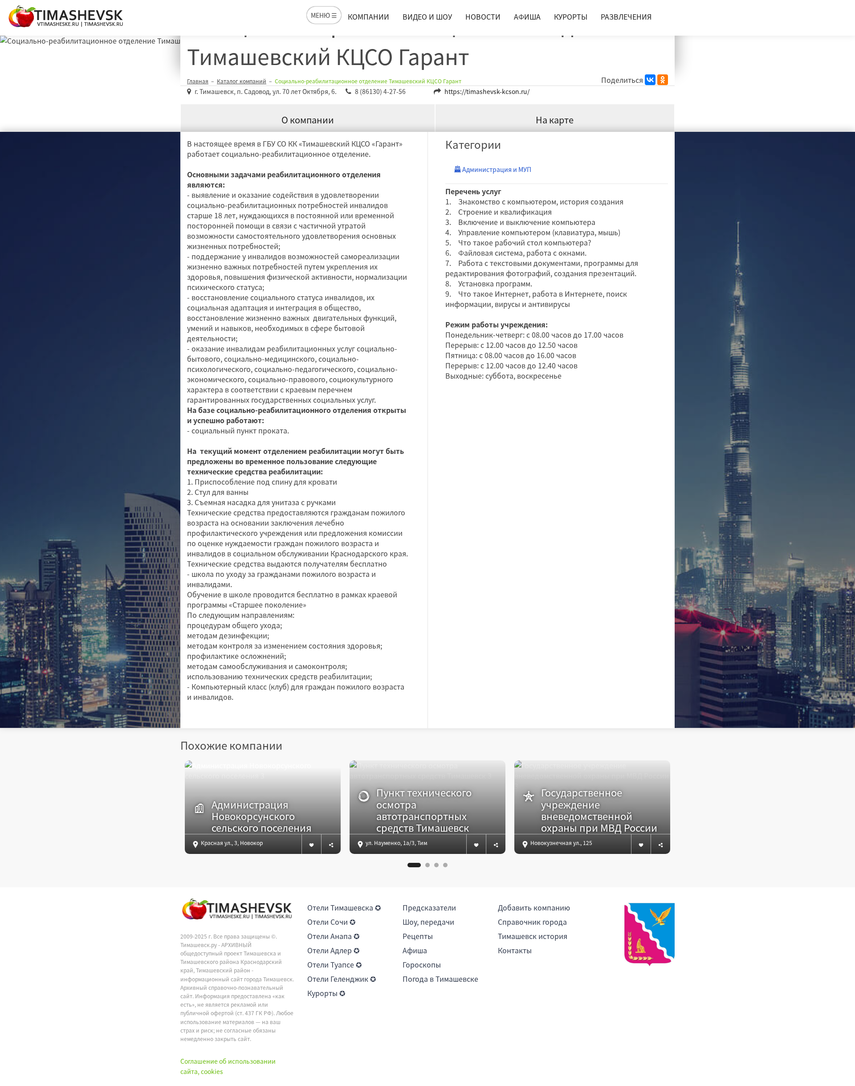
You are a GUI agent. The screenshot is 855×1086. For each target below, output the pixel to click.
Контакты (515, 950)
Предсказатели (429, 907)
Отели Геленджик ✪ (341, 978)
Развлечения (626, 16)
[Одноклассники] (662, 79)
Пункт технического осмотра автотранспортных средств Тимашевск (424, 810)
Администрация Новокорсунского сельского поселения (262, 816)
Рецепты (418, 935)
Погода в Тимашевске (440, 978)
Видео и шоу (427, 16)
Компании (368, 16)
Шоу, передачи (428, 921)
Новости (483, 16)
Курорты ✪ (326, 992)
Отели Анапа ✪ (333, 935)
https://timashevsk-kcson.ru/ (486, 91)
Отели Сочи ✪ (331, 921)
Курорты (570, 16)
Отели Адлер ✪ (333, 950)
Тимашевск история (532, 935)
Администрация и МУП (496, 169)
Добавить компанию (534, 907)
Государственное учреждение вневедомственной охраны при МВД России (599, 810)
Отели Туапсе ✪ (334, 964)
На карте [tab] (555, 119)
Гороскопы (422, 964)
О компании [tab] (307, 119)
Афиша (527, 16)
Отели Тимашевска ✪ (344, 907)
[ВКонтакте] (650, 79)
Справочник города (532, 921)
